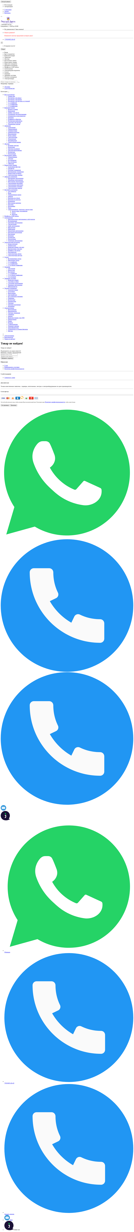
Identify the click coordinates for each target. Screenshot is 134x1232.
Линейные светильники (15, 180)
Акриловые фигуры (14, 167)
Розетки (10, 323)
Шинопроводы (12, 286)
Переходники (12, 319)
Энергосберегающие (14, 142)
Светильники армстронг (15, 185)
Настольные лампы (10, 155)
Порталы (14, 214)
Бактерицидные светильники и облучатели (21, 219)
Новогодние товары (10, 165)
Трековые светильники (15, 285)
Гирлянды (11, 168)
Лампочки (7, 126)
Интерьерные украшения (16, 172)
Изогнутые (11, 270)
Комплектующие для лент (16, 247)
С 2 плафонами (13, 104)
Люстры (6, 144)
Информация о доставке (11, 367)
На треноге (11, 272)
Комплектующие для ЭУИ (16, 318)
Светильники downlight (15, 183)
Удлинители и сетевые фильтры (18, 329)
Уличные (11, 303)
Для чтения (11, 268)
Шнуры (10, 331)
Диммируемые (12, 130)
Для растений (12, 224)
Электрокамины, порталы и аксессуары (20, 209)
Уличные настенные (14, 304)
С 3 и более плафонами (15, 265)
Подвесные (11, 152)
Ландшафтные (12, 295)
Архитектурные (13, 290)
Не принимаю (5, 405)
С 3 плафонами (13, 106)
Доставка (7, 87)
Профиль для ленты (14, 250)
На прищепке (12, 160)
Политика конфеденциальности (14, 369)
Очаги (14, 213)
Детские (10, 158)
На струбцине (12, 162)
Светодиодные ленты (14, 254)
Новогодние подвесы (14, 173)
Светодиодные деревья (15, 175)
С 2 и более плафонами (15, 275)
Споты (6, 257)
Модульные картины (14, 203)
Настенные (11, 234)
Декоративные (12, 129)
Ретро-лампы (12, 135)
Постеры (10, 204)
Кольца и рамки (13, 109)
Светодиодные (12, 137)
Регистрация (8, 5)
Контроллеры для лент (15, 249)
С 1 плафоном (12, 103)
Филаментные (12, 140)
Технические (12, 139)
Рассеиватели (12, 252)
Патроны (11, 117)
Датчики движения (14, 313)
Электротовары (9, 308)
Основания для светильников (17, 114)
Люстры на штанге (14, 149)
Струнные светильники (15, 283)
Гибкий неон (12, 245)
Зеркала (10, 196)
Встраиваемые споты (14, 258)
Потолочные (12, 153)
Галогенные (11, 127)
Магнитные (11, 227)
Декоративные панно (14, 194)
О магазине (7, 9)
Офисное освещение (10, 176)
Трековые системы (10, 278)
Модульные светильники (16, 181)
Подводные (11, 300)
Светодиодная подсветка (12, 242)
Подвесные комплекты (15, 121)
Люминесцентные (13, 132)
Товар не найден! (9, 339)
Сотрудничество (9, 88)
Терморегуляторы (13, 326)
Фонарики (11, 306)
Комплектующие (9, 108)
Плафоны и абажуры (14, 119)
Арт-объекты (12, 191)
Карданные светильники (15, 178)
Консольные (12, 293)
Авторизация (8, 6)
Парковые (11, 298)
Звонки (10, 316)
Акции (6, 11)
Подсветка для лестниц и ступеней (19, 101)
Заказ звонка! (14, 29)
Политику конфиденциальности (55, 402)
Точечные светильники (15, 240)
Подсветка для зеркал (14, 98)
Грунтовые (11, 291)
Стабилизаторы (13, 324)
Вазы (9, 193)
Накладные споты (13, 260)
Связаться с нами (9, 377)
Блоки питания (12, 244)
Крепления (11, 111)
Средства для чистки (14, 122)
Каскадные (11, 147)
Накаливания (12, 134)
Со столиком (12, 277)
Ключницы (11, 201)
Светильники (8, 217)
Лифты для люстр (13, 112)
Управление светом (14, 124)
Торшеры (7, 267)
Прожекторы (12, 301)
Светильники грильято (15, 186)
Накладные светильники (15, 231)
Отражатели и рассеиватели (16, 116)
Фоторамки (11, 206)
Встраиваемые (12, 221)
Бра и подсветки (9, 94)
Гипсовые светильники (15, 222)
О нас (6, 365)
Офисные (11, 163)
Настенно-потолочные (15, 232)
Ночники (11, 236)
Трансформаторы (13, 327)
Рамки (10, 321)
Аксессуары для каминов (19, 211)
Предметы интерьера (10, 190)
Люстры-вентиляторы (15, 150)
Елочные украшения (14, 170)
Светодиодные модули (15, 255)
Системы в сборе (13, 281)
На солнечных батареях (15, 296)
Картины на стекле (14, 198)
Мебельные (11, 229)
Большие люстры (13, 145)
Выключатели (12, 311)
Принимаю (13, 405)
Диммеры (11, 314)
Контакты (7, 13)
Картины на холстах (14, 199)
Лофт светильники (14, 226)
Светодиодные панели (15, 188)
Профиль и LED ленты (11, 216)
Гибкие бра (11, 96)
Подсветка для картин (15, 99)
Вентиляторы (12, 309)
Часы (9, 208)
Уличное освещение (10, 288)
